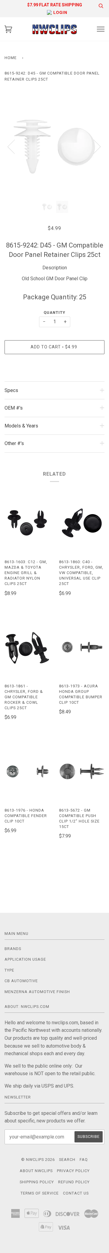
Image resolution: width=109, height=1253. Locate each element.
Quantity (54, 312)
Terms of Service (40, 1193)
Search (67, 1159)
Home (11, 57)
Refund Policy (74, 1182)
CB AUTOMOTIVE (21, 981)
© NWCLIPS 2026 (38, 1159)
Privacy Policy (73, 1170)
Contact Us (76, 1193)
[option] (54, 146)
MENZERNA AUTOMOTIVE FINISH (37, 991)
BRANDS (13, 948)
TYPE (9, 970)
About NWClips (36, 1170)
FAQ (84, 1159)
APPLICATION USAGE (25, 959)
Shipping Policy (37, 1182)
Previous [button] (15, 146)
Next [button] (93, 146)
